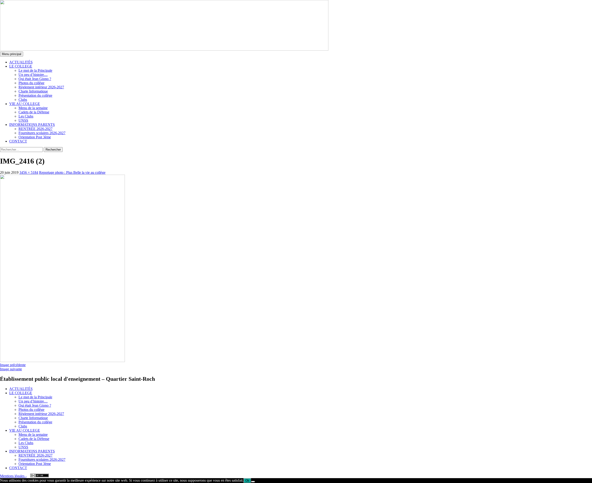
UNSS (23, 120)
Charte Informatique (33, 91)
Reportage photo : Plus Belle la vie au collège (72, 172)
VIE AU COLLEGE (24, 104)
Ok (247, 480)
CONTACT (18, 141)
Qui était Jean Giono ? (34, 79)
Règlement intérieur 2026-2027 (41, 87)
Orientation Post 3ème (34, 137)
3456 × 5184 (28, 172)
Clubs (22, 100)
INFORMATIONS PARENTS (32, 125)
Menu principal (11, 54)
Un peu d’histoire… (33, 75)
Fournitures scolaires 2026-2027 (41, 133)
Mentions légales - (13, 476)
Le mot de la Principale (35, 70)
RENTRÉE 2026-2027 (35, 129)
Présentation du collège (35, 95)
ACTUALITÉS (21, 62)
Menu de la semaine (33, 108)
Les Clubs (25, 116)
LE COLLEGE (20, 66)
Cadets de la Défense (33, 112)
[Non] (253, 481)
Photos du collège (31, 83)
